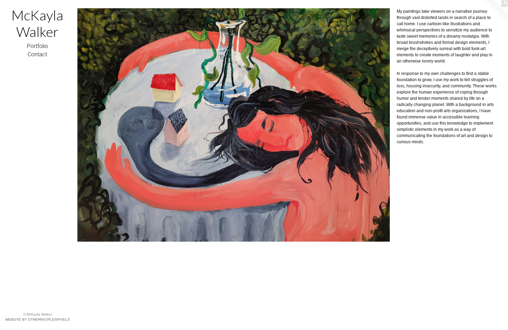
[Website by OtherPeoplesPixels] (494, 14)
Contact (37, 54)
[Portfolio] (233, 125)
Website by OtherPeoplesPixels (37, 319)
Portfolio (37, 46)
